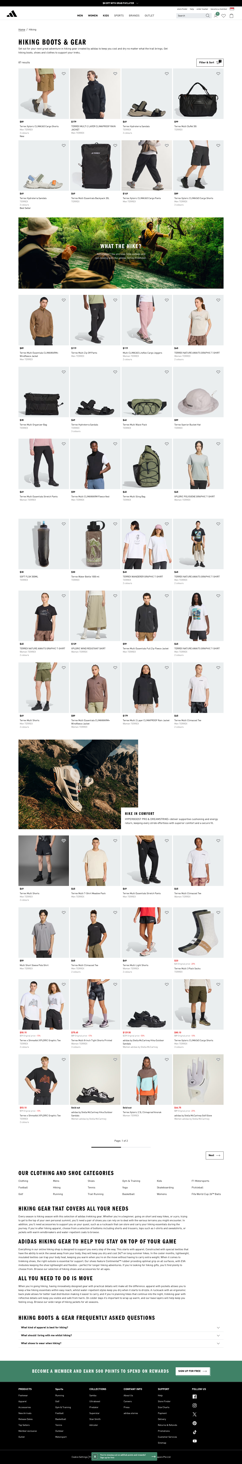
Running (58, 1194)
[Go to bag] (231, 16)
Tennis (91, 1187)
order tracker (202, 9)
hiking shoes (69, 1269)
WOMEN (93, 15)
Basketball (128, 1194)
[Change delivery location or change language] (232, 9)
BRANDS (134, 15)
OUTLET (149, 15)
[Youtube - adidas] (208, 1441)
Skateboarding (165, 1187)
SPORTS (119, 15)
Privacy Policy (96, 1457)
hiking (40, 1216)
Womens (162, 1194)
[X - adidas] (208, 1414)
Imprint (132, 1457)
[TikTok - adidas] (208, 1432)
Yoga (125, 1187)
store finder (182, 9)
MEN (80, 15)
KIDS (106, 15)
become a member (219, 9)
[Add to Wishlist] (63, 74)
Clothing (23, 1181)
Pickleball (197, 1187)
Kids (159, 1181)
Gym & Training (131, 1181)
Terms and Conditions (116, 1457)
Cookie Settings (80, 1457)
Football (23, 1187)
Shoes (91, 1181)
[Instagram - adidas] (208, 1406)
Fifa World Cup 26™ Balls (206, 1194)
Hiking (57, 1187)
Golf (20, 1194)
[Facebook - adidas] (208, 1397)
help (192, 9)
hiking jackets (73, 1302)
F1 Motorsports (200, 1181)
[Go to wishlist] (224, 16)
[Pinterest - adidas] (208, 1423)
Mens (56, 1181)
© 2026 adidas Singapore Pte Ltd (154, 1457)
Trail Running (96, 1194)
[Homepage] (12, 14)
